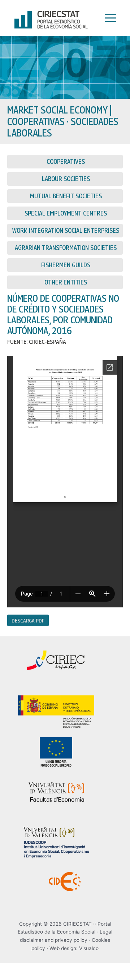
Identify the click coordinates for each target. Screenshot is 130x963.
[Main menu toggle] (108, 18)
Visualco (89, 948)
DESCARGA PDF (28, 620)
